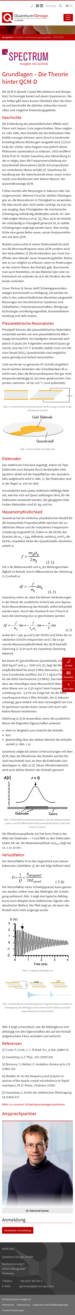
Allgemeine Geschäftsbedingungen (51, 1304)
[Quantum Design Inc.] (31, 6)
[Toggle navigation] (68, 17)
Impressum (8, 1304)
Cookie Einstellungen (13, 1310)
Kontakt (51, 6)
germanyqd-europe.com (37, 1286)
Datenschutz (23, 1304)
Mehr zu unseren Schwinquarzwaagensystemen (33, 1104)
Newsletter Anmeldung (17, 1230)
